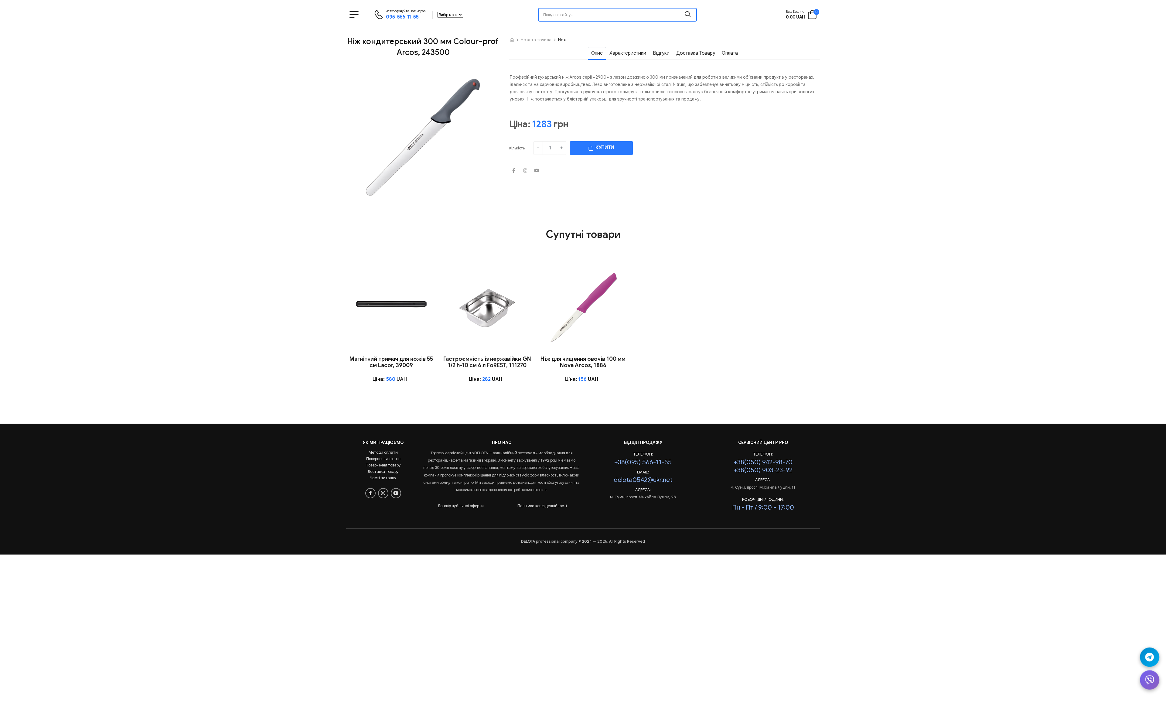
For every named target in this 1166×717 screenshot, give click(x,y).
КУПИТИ (603, 148)
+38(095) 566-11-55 (643, 462)
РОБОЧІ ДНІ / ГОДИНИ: (763, 499)
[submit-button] (688, 15)
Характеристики (627, 53)
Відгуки (661, 53)
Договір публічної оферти (461, 505)
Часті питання (383, 477)
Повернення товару (383, 465)
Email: (643, 472)
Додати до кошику (391, 344)
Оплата (730, 53)
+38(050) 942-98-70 (763, 462)
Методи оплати (383, 452)
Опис (597, 53)
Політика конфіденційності (542, 505)
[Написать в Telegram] (1149, 657)
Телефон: (643, 454)
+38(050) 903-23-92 (763, 470)
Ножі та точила (536, 40)
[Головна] (512, 40)
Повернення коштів (383, 458)
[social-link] (513, 171)
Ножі (563, 40)
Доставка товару (695, 53)
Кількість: (517, 148)
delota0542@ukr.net (643, 480)
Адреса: (643, 489)
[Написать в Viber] (1149, 680)
